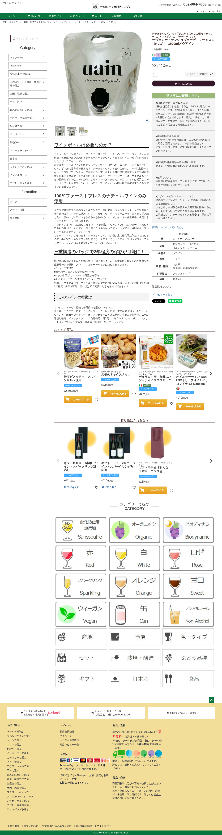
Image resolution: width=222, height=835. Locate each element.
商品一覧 (36, 16)
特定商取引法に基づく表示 (56, 825)
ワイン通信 (215, 11)
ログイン (202, 11)
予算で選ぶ (16, 101)
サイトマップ (104, 825)
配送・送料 (119, 725)
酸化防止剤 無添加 (20, 73)
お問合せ (137, 16)
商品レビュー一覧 (69, 744)
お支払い (65, 754)
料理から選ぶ (14, 748)
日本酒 (13, 158)
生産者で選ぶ (17, 126)
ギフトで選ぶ (14, 744)
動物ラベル (16, 142)
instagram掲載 (15, 731)
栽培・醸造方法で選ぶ (19, 779)
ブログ (13, 201)
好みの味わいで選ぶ (21, 109)
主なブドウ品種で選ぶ (22, 118)
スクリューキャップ (21, 150)
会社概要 (14, 825)
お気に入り (58, 16)
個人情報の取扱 (84, 825)
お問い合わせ (31, 825)
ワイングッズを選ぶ (21, 166)
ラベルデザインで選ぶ (19, 735)
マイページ (78, 16)
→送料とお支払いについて (136, 764)
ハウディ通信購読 (69, 740)
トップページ (17, 57)
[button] (58, 373)
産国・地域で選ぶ (19, 93)
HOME (4, 22)
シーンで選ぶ (14, 740)
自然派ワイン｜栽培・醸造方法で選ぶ (27, 22)
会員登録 (15, 217)
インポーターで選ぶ (18, 753)
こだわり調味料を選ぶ (19, 805)
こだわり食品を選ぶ (21, 183)
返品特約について (162, 286)
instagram (15, 65)
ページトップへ (211, 700)
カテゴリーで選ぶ (16, 757)
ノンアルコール (18, 175)
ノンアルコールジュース (20, 796)
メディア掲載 (17, 209)
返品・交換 (119, 777)
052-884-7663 (195, 4)
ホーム (11, 16)
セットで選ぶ (14, 761)
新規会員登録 (67, 731)
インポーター (17, 134)
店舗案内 (116, 16)
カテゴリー (14, 725)
